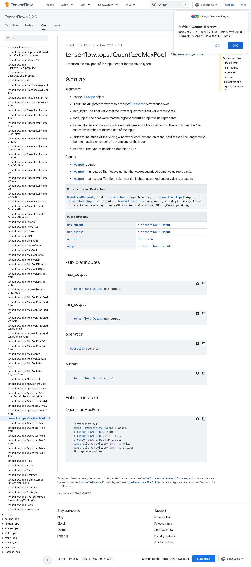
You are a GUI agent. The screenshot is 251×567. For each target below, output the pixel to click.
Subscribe (204, 559)
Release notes (163, 523)
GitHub (230, 4)
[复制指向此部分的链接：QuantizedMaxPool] (103, 410)
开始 (235, 45)
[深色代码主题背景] (197, 284)
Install (50, 4)
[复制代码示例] (204, 284)
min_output (75, 232)
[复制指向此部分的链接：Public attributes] (104, 263)
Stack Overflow (163, 529)
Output (79, 164)
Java (57, 25)
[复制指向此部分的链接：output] (81, 364)
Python (29, 25)
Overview (11, 25)
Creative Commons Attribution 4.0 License (163, 478)
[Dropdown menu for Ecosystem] (118, 4)
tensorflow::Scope (122, 197)
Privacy (73, 558)
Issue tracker (162, 517)
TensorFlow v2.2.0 (21, 17)
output (72, 246)
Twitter (61, 529)
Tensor (137, 104)
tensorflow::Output (155, 225)
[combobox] (169, 4)
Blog (60, 517)
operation (74, 239)
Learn (64, 4)
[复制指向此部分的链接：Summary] (89, 79)
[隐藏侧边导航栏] (47, 560)
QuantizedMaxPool (80, 197)
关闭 (217, 45)
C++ (43, 25)
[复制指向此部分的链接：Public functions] (103, 398)
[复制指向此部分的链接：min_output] (90, 304)
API (83, 4)
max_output (75, 225)
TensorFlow (72, 45)
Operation (145, 239)
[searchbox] (26, 38)
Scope (90, 97)
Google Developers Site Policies (142, 482)
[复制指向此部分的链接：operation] (87, 334)
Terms (61, 558)
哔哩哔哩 (62, 536)
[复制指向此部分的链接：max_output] (91, 274)
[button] (25, 514)
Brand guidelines (164, 536)
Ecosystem (105, 4)
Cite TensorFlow (164, 542)
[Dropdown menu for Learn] (72, 4)
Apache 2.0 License (90, 482)
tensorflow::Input (170, 197)
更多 (129, 4)
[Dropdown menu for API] (90, 4)
